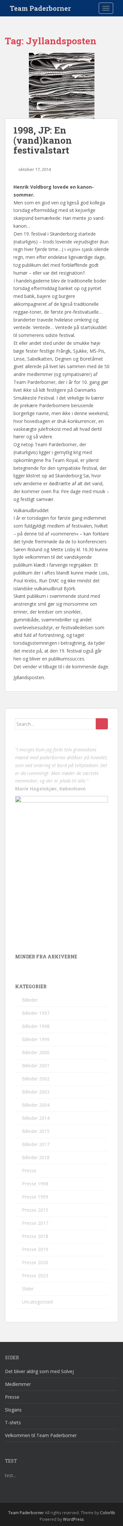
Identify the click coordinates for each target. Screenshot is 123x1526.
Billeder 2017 (36, 1144)
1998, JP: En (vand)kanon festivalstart (42, 140)
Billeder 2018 (36, 1157)
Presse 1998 (35, 1184)
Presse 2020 (35, 1262)
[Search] (102, 723)
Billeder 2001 (36, 1065)
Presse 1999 (35, 1197)
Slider (27, 1289)
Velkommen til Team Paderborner (41, 1435)
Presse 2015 (35, 1210)
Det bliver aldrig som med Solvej (39, 1371)
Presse (29, 1170)
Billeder (30, 1000)
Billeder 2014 (36, 1118)
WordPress (73, 1519)
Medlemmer (18, 1384)
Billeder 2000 (36, 1052)
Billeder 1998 (36, 1026)
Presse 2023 (35, 1275)
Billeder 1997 (36, 1013)
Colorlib (107, 1513)
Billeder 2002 (36, 1079)
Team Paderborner (40, 8)
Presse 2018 (35, 1236)
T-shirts (13, 1422)
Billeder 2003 (36, 1092)
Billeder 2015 (36, 1131)
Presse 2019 (35, 1249)
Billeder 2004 (36, 1105)
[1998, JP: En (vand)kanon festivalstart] (61, 85)
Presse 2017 (35, 1223)
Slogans (13, 1410)
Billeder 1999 (36, 1039)
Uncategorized (37, 1302)
